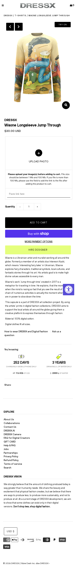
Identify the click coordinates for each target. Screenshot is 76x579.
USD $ (10, 531)
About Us (9, 419)
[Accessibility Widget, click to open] (68, 289)
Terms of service (13, 464)
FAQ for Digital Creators (17, 438)
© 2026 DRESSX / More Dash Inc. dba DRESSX (25, 563)
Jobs (6, 449)
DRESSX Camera (12, 434)
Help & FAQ (10, 445)
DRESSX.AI (9, 430)
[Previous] (10, 27)
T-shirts (20, 15)
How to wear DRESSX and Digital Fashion (26, 331)
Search (7, 467)
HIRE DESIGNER (38, 249)
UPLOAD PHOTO (38, 167)
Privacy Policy (11, 456)
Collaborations (12, 423)
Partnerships (11, 453)
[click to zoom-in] (66, 105)
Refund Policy (11, 460)
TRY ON (63, 24)
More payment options (38, 241)
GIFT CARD (10, 441)
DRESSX (10, 120)
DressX (8, 15)
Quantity (10, 206)
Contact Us (10, 427)
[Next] (19, 27)
